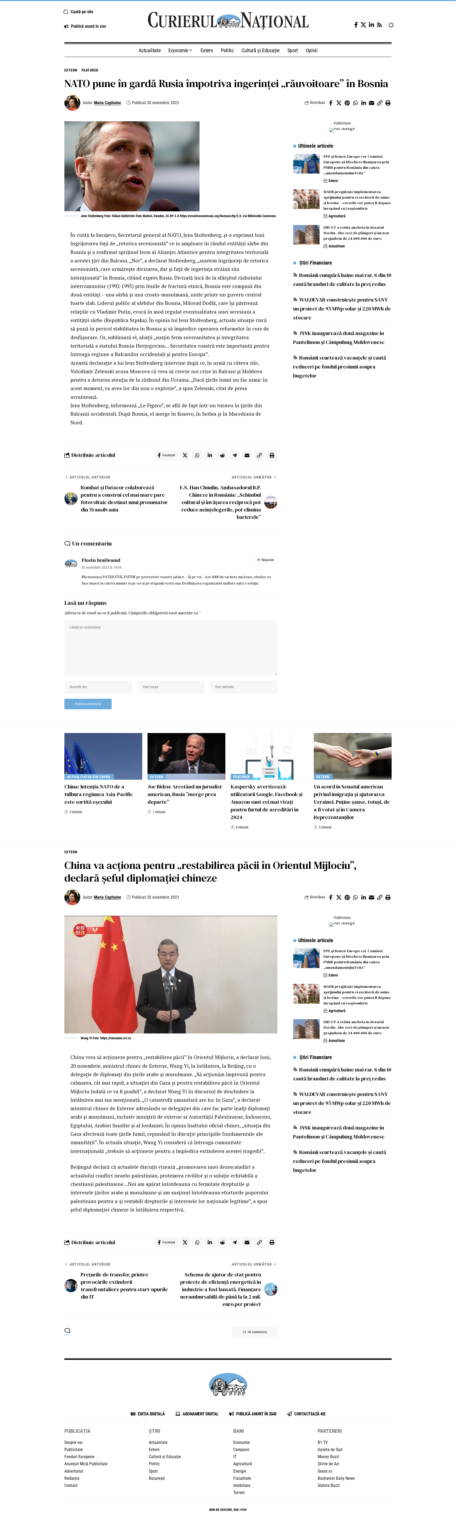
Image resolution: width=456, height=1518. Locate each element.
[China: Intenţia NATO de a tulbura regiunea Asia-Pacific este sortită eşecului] (103, 756)
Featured (90, 70)
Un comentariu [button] (257, 1332)
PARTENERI (330, 1431)
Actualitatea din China (89, 777)
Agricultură (337, 216)
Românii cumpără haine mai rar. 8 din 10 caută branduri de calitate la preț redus (342, 279)
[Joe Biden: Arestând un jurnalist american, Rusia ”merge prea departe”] (186, 756)
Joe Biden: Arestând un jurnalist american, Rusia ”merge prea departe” (185, 794)
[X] (363, 25)
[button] (99, 12)
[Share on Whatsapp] (355, 103)
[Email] (371, 103)
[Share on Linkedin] (363, 103)
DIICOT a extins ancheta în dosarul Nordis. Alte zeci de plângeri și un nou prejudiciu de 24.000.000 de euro (356, 233)
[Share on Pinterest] (347, 103)
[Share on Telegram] (234, 455)
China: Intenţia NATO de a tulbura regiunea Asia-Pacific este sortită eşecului (98, 794)
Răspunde (268, 560)
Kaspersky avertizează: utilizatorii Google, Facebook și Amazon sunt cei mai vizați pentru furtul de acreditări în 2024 (266, 802)
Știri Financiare (316, 263)
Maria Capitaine (107, 102)
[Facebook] (356, 25)
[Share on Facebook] (330, 103)
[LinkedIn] (371, 25)
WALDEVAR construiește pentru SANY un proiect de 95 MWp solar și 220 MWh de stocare (342, 308)
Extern (71, 70)
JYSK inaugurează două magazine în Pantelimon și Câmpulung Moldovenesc (338, 337)
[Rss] (379, 25)
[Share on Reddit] (222, 455)
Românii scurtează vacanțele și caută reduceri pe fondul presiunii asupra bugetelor (339, 366)
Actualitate (337, 246)
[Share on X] (339, 103)
